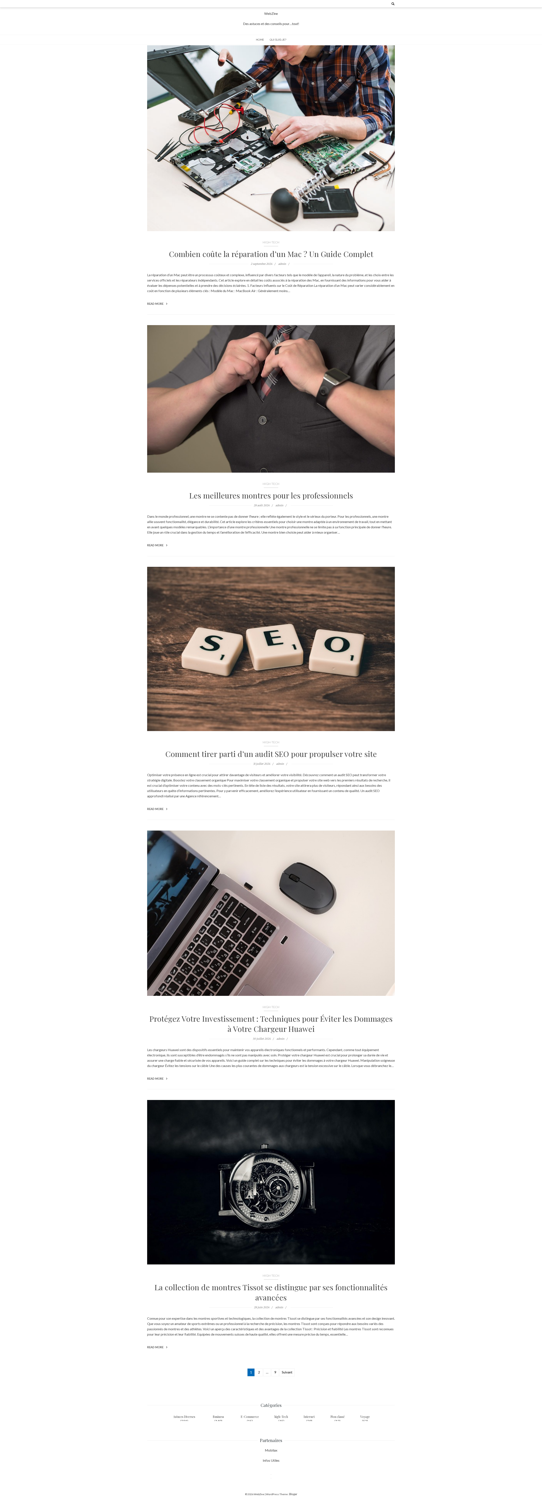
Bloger (293, 1494)
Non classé (337, 1417)
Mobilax (271, 1450)
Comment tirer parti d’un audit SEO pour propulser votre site (271, 754)
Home (260, 39)
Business (218, 1417)
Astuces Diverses (184, 1417)
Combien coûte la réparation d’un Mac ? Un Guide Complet (271, 254)
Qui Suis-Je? (278, 39)
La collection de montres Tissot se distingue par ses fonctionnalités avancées (271, 1292)
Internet (309, 1417)
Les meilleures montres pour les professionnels (271, 495)
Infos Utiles (271, 1460)
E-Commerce (250, 1417)
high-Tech (271, 242)
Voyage (365, 1417)
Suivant (287, 1372)
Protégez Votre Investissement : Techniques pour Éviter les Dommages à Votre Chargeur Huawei (271, 1023)
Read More (155, 303)
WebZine (271, 13)
